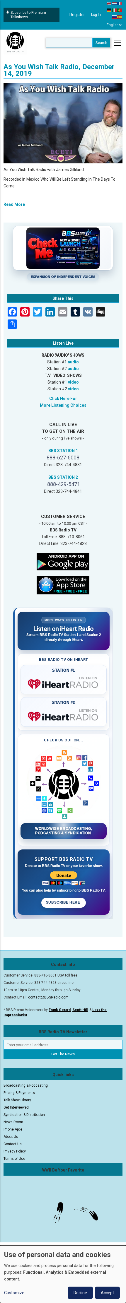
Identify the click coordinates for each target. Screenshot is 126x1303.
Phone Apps (13, 1129)
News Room (13, 1122)
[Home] (15, 42)
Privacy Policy (15, 1151)
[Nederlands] (114, 3)
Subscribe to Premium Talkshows (28, 15)
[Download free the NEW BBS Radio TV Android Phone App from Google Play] (63, 561)
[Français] (119, 3)
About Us (11, 1137)
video (73, 382)
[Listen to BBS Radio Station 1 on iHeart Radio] (63, 683)
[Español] (119, 17)
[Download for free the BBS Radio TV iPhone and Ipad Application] (63, 585)
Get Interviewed (16, 1107)
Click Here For (63, 398)
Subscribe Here (63, 902)
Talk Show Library (17, 1100)
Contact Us (13, 1144)
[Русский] (114, 17)
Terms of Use (14, 1159)
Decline (80, 1292)
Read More (14, 204)
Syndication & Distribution (24, 1115)
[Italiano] (114, 10)
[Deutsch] (109, 10)
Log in (96, 15)
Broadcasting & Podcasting (26, 1085)
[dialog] (63, 1274)
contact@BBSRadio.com (48, 997)
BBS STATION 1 (63, 450)
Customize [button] (14, 1292)
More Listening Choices (63, 405)
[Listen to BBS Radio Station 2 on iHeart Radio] (63, 715)
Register (77, 14)
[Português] (119, 10)
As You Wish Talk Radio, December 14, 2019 (59, 70)
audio (73, 362)
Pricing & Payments (19, 1093)
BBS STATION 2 (63, 477)
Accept (107, 1292)
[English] (109, 3)
